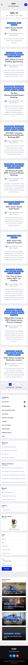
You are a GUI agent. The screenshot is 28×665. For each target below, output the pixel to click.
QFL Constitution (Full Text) (9, 447)
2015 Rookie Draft (8, 86)
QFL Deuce (19, 52)
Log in (3, 542)
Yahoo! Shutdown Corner (8, 499)
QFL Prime (10, 56)
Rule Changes (14, 315)
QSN (14, 4)
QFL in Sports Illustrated (8, 457)
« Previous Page (10, 387)
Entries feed (5, 546)
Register (4, 539)
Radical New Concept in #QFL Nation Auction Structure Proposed (14, 320)
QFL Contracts (5, 454)
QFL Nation (14, 24)
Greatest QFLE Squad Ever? (16, 468)
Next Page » (19, 387)
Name (3, 559)
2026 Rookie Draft (8, 616)
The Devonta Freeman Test (17, 471)
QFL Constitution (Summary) (9, 450)
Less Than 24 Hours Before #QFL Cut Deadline (14, 278)
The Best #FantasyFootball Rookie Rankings (14, 95)
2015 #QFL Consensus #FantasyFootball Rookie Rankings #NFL (14, 135)
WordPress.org (5, 553)
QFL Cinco (19, 309)
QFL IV (19, 22)
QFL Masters (13, 54)
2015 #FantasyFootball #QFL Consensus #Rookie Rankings (14, 173)
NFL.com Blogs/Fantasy (8, 492)
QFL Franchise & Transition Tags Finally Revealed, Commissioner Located (13, 593)
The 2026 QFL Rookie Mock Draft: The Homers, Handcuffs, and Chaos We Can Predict (13, 623)
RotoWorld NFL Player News (9, 496)
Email (3, 563)
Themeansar (14, 663)
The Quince (9, 33)
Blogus (21, 661)
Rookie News (14, 618)
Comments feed (6, 549)
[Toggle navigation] (2, 4)
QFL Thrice (17, 56)
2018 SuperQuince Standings (17, 475)
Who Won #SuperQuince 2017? (18, 478)
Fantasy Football (11, 22)
